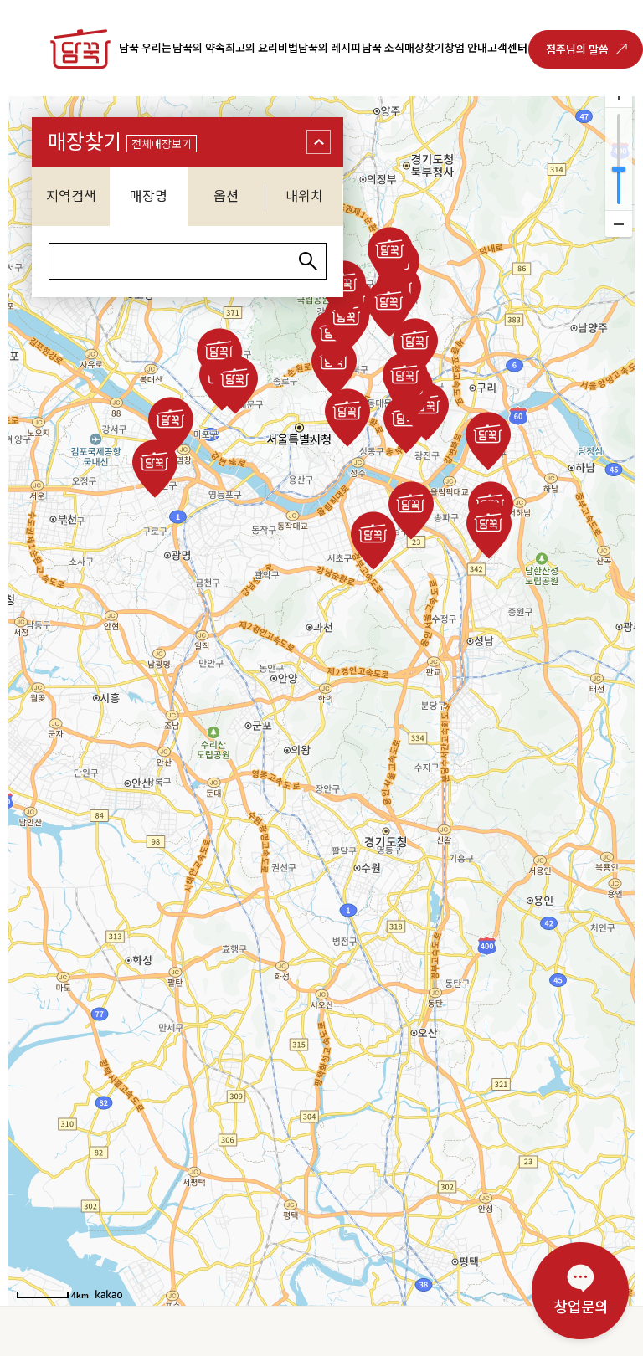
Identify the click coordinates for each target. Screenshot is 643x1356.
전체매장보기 (161, 144)
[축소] (618, 223)
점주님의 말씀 (577, 50)
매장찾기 (424, 48)
